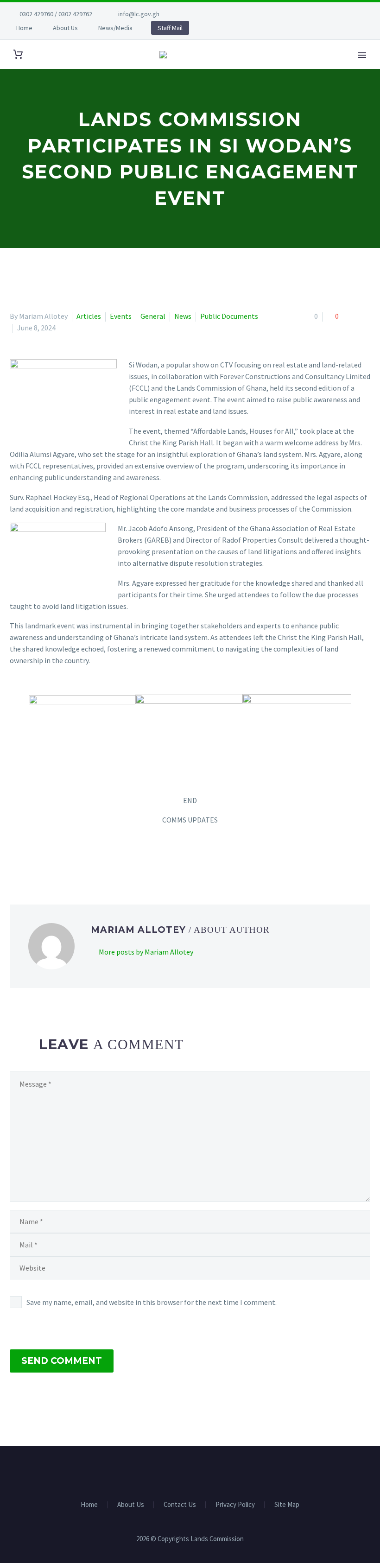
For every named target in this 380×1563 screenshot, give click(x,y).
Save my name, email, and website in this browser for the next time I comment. (151, 1302)
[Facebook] (196, 14)
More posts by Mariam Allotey (146, 951)
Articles (88, 316)
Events (121, 316)
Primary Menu (362, 55)
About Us (65, 28)
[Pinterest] (42, 857)
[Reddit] (83, 857)
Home (24, 28)
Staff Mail (170, 28)
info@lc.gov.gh (138, 14)
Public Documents (229, 316)
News (182, 316)
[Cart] (18, 54)
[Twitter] (210, 14)
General (152, 316)
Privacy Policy (235, 1504)
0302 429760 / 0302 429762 (55, 14)
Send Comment (61, 1360)
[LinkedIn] (69, 857)
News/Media (115, 28)
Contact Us (180, 1504)
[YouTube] (224, 14)
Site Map (286, 1504)
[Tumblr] (56, 857)
